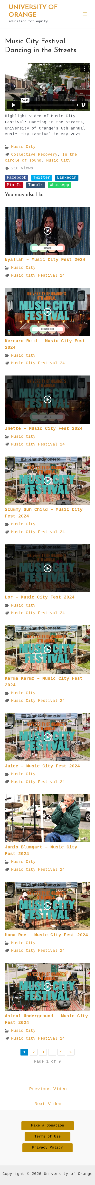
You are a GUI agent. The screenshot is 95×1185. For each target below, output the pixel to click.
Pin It (14, 185)
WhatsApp (59, 185)
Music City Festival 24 (38, 275)
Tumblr (35, 185)
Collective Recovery (34, 154)
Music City (23, 146)
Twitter (41, 177)
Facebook (16, 177)
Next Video (48, 1104)
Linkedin (66, 177)
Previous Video (48, 1089)
